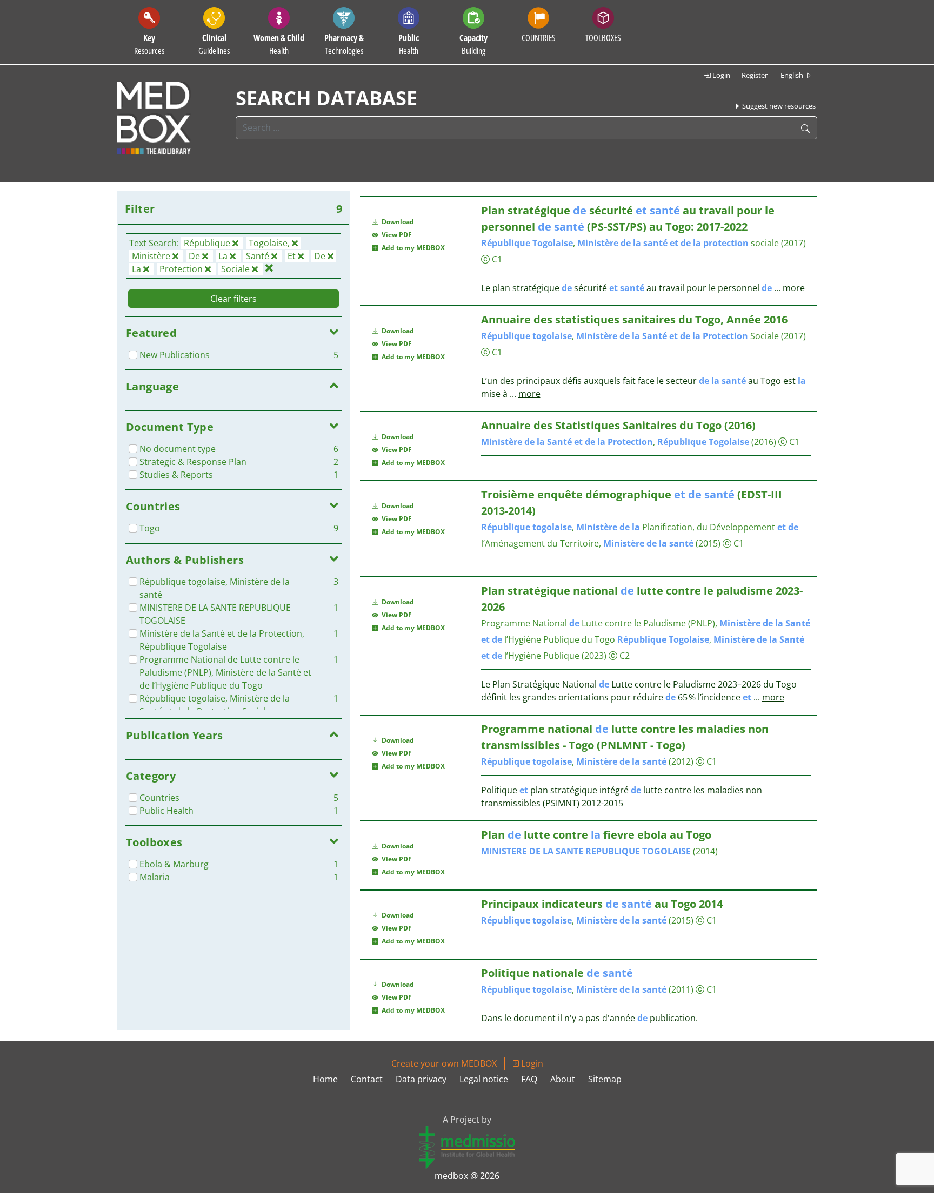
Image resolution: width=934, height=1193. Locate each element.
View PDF (395, 234)
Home (325, 1079)
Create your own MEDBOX (444, 1063)
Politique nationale (557, 973)
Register (755, 75)
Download (397, 221)
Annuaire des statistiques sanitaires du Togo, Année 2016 (634, 319)
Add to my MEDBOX (411, 247)
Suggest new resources (778, 106)
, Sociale (630, 336)
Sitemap (605, 1079)
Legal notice (483, 1079)
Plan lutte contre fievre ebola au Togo (596, 834)
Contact (367, 1079)
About (562, 1079)
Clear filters (233, 299)
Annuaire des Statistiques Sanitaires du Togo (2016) (618, 425)
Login (720, 75)
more (794, 288)
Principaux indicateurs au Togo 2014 (602, 904)
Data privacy (421, 1079)
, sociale (630, 243)
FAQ (529, 1079)
